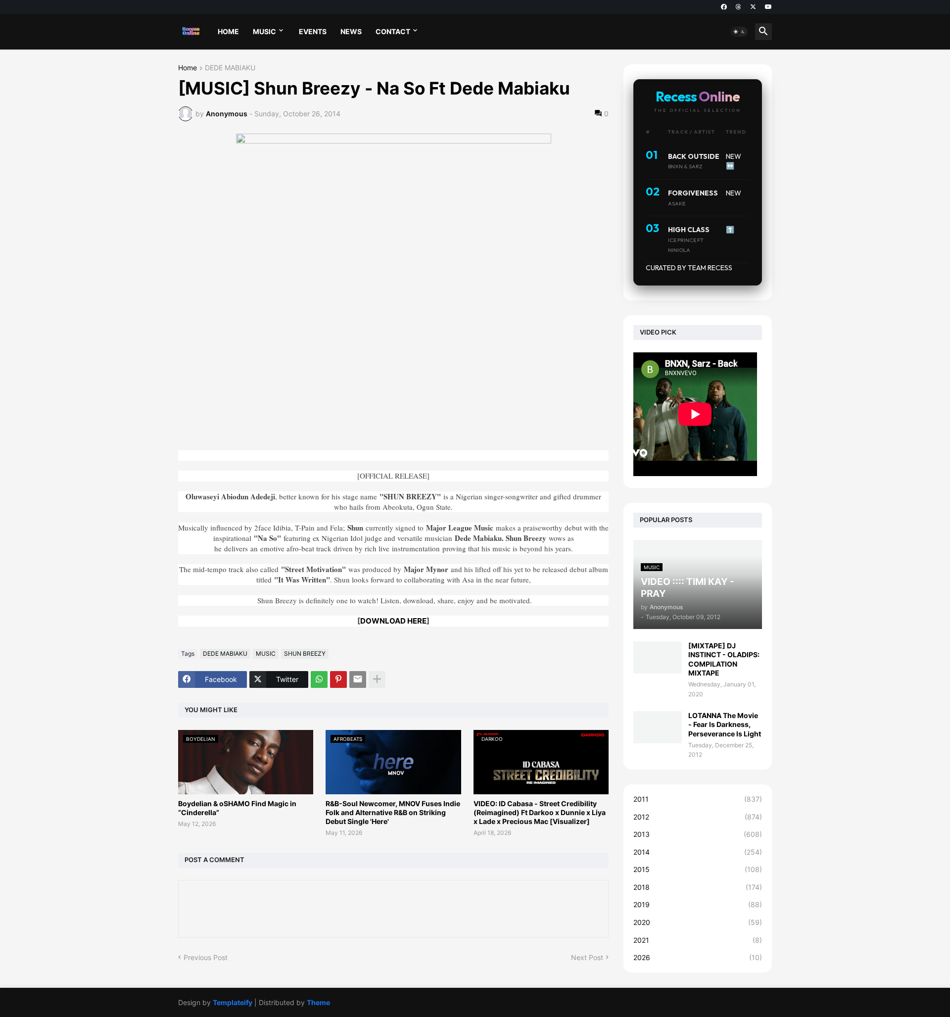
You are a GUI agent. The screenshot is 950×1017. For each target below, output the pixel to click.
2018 (697, 887)
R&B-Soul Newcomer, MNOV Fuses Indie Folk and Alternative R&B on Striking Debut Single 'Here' (393, 812)
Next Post (587, 957)
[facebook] (724, 7)
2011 (697, 799)
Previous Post (206, 957)
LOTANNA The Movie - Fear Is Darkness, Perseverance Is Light (724, 724)
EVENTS (313, 31)
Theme (318, 1002)
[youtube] (768, 7)
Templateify (232, 1002)
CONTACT (393, 31)
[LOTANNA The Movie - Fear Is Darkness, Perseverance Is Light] (657, 727)
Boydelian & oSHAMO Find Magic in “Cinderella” (237, 808)
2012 (697, 817)
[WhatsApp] (319, 679)
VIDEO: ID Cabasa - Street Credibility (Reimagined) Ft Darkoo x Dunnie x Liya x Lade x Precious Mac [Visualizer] (540, 812)
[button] (739, 32)
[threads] (738, 7)
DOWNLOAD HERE (393, 621)
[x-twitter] (753, 7)
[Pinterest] (338, 679)
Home (187, 68)
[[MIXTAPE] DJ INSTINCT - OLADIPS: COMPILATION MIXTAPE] (657, 657)
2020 (697, 922)
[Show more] (377, 679)
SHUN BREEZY (305, 653)
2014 (697, 852)
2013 (697, 834)
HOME (228, 31)
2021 (697, 940)
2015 (697, 869)
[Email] (357, 679)
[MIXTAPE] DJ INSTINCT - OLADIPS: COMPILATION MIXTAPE (724, 659)
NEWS (351, 31)
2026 (697, 957)
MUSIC (264, 31)
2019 (697, 904)
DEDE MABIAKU (230, 68)
